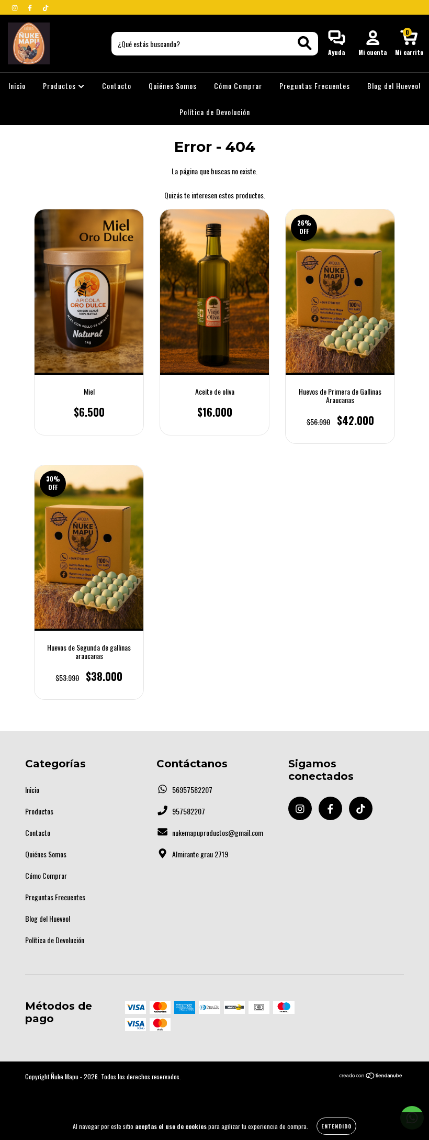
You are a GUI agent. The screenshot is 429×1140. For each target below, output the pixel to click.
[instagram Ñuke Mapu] (15, 7)
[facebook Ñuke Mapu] (30, 7)
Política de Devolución (214, 111)
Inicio (17, 85)
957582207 (188, 811)
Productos (60, 85)
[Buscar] (304, 43)
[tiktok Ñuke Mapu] (45, 7)
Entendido (336, 1126)
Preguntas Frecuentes (314, 85)
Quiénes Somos (173, 85)
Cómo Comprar (238, 85)
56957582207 (192, 789)
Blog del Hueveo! (394, 85)
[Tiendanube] (371, 1076)
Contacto (116, 85)
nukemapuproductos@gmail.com (217, 832)
